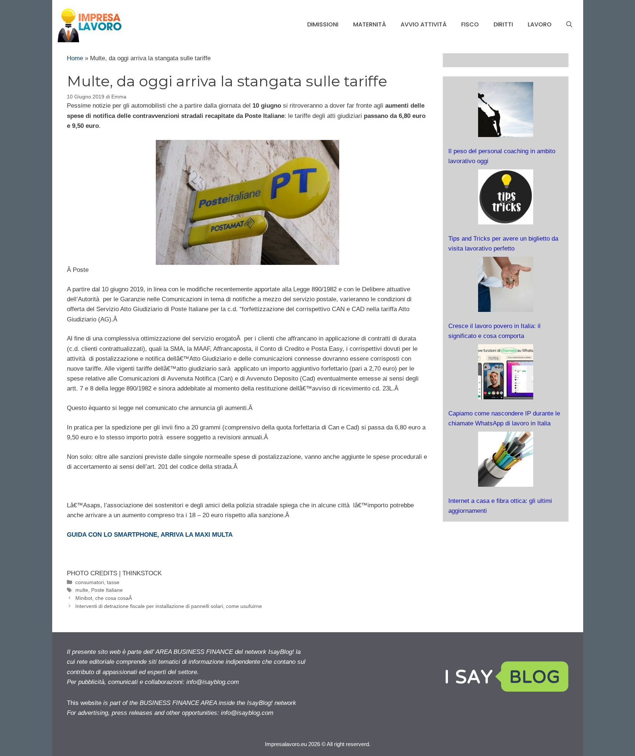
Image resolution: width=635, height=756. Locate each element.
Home (75, 58)
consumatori (89, 582)
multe (81, 590)
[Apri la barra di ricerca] (569, 24)
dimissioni (322, 24)
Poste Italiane (107, 590)
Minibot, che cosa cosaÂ (104, 598)
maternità (369, 24)
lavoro (540, 24)
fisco (470, 24)
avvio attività (423, 24)
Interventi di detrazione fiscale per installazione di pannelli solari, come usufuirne (168, 606)
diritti (503, 24)
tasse (113, 582)
